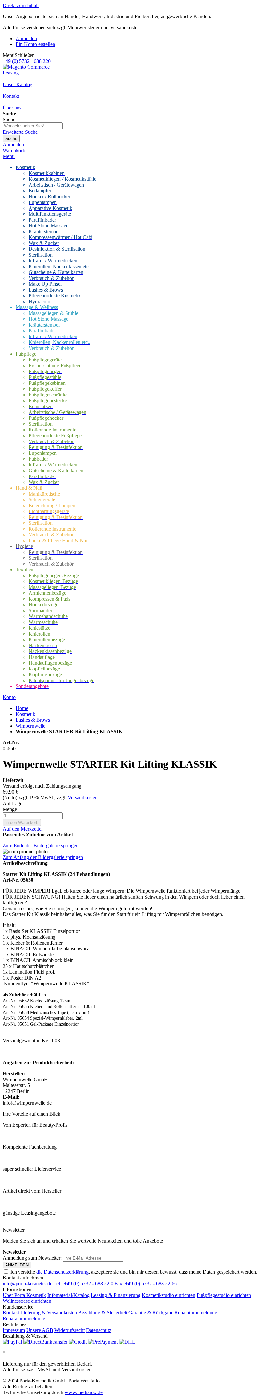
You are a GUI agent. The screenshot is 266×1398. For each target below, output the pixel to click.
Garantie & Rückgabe (150, 1312)
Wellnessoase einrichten (27, 1301)
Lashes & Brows (33, 720)
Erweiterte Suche (20, 132)
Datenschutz (98, 1330)
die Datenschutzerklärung (62, 1272)
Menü (9, 156)
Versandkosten (83, 797)
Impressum (14, 1330)
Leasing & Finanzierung (115, 1295)
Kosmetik (25, 714)
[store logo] (26, 67)
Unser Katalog (17, 84)
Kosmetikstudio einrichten (168, 1295)
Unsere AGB (39, 1330)
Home (22, 708)
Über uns (12, 107)
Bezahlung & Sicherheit (102, 1312)
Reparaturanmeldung (196, 1312)
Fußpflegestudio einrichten (224, 1295)
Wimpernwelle (30, 725)
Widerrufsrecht (69, 1330)
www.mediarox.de (84, 1392)
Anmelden (26, 38)
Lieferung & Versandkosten (48, 1312)
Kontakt (11, 96)
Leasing (11, 72)
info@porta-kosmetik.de (28, 1283)
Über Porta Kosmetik (24, 1295)
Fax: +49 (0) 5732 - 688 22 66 (146, 1283)
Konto (9, 697)
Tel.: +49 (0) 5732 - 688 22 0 (83, 1283)
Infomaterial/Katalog (68, 1295)
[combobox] (33, 125)
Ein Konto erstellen (35, 44)
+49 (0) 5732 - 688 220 (27, 61)
